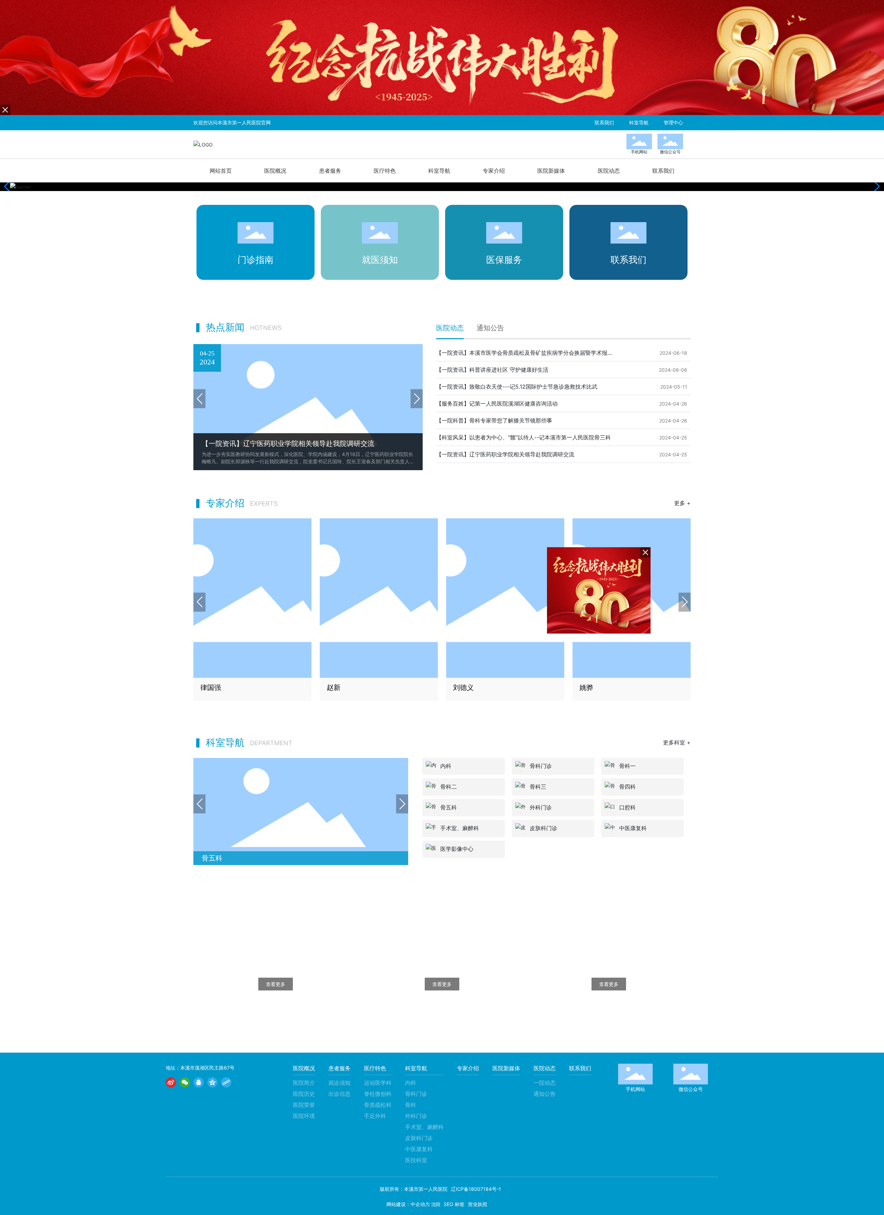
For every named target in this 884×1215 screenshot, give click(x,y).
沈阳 (435, 1204)
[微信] (185, 1082)
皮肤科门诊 (543, 828)
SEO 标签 (454, 1204)
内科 (445, 765)
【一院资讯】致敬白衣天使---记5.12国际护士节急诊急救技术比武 (516, 386)
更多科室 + (677, 742)
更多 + (682, 503)
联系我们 (628, 259)
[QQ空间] (212, 1082)
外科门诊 (541, 807)
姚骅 (586, 687)
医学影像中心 (456, 848)
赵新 (333, 687)
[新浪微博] (171, 1082)
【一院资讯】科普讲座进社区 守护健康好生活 (492, 369)
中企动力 (420, 1204)
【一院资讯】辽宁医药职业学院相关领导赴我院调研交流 (505, 454)
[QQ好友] (198, 1082)
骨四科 (627, 786)
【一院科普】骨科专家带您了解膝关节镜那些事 (494, 420)
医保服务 (504, 259)
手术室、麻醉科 (226, 858)
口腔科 (627, 807)
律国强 (210, 687)
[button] (876, 186)
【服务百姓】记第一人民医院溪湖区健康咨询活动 (497, 403)
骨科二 (448, 786)
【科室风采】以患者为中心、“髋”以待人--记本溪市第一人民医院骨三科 (523, 437)
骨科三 (538, 786)
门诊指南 (255, 259)
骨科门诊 (541, 765)
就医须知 (380, 259)
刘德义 (463, 687)
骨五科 (448, 807)
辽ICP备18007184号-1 (476, 1189)
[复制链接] (226, 1082)
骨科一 (627, 765)
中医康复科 (633, 828)
